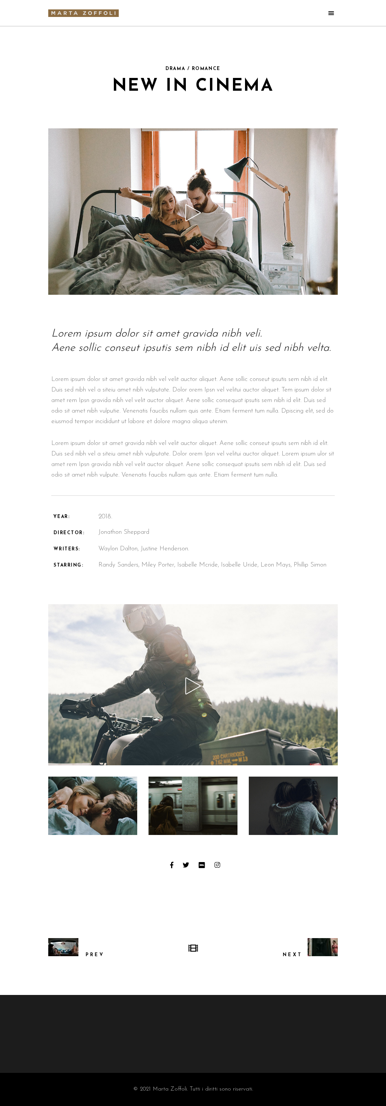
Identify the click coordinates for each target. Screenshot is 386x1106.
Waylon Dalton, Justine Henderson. (143, 548)
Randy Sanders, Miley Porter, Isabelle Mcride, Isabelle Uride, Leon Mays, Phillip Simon (212, 565)
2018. (105, 516)
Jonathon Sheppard (123, 532)
